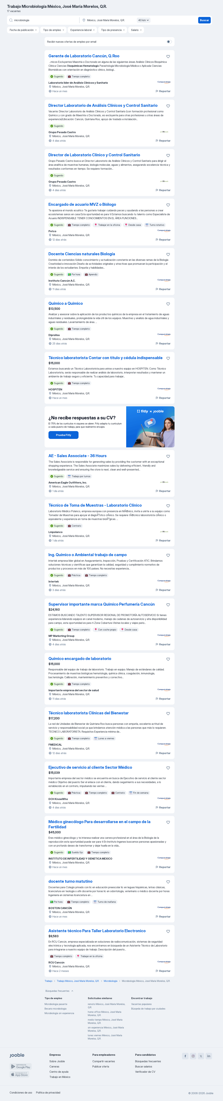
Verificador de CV (145, 1071)
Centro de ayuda (58, 1071)
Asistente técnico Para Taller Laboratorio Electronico (97, 930)
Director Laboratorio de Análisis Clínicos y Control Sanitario (103, 105)
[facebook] (185, 1056)
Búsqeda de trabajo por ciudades (148, 1008)
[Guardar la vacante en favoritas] (168, 56)
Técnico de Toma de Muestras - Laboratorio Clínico (95, 505)
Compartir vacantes (103, 1061)
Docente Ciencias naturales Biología (81, 254)
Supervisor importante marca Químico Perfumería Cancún (101, 604)
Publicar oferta (100, 1066)
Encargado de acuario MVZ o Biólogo (82, 204)
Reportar (164, 91)
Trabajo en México (59, 1077)
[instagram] (193, 1056)
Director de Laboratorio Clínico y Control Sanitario (94, 155)
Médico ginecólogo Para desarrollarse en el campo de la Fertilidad (99, 824)
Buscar (204, 20)
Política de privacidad (48, 1092)
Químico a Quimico (65, 303)
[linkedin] (209, 1056)
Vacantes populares (141, 1004)
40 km (142, 20)
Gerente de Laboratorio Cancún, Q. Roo (83, 56)
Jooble (209, 1093)
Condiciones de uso (21, 1092)
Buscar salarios (143, 1066)
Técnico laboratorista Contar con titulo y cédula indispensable (105, 357)
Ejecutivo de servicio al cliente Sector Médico (90, 767)
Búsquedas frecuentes (57, 990)
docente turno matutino (70, 881)
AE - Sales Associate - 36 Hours (77, 455)
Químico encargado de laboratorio (79, 658)
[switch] (169, 41)
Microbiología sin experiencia (59, 1013)
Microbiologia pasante (56, 1004)
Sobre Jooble (57, 1061)
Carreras (54, 1066)
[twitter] (201, 1056)
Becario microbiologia (55, 1008)
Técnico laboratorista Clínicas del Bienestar (88, 713)
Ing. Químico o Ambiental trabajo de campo (87, 554)
